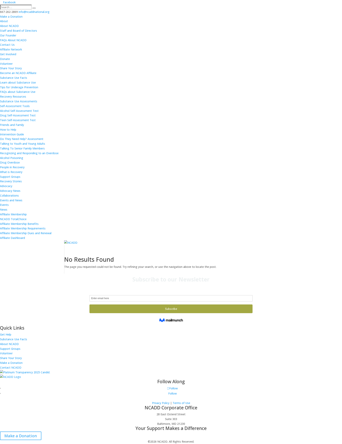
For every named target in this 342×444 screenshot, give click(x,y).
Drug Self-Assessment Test (18, 115)
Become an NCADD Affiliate (18, 73)
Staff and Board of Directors (18, 30)
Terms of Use (181, 403)
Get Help (5, 334)
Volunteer (6, 64)
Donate (5, 59)
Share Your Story (11, 68)
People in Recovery (12, 167)
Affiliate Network (11, 49)
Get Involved (8, 54)
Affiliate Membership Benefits (19, 224)
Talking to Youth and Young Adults (22, 143)
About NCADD (9, 26)
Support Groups (10, 177)
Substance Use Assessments (18, 101)
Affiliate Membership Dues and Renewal (25, 233)
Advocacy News (10, 191)
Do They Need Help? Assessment (21, 139)
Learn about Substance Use (18, 82)
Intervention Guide (12, 134)
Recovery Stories (11, 181)
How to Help (8, 129)
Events (4, 205)
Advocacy (6, 186)
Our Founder (8, 35)
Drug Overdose (10, 162)
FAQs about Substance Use (17, 92)
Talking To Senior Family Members (22, 148)
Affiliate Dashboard (12, 238)
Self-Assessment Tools (15, 106)
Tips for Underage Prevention (19, 87)
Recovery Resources (13, 96)
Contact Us (7, 45)
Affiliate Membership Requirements (23, 228)
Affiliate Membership (13, 214)
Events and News (11, 200)
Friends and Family (12, 125)
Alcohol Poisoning (11, 158)
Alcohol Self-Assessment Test (19, 111)
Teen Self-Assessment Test (18, 120)
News (3, 209)
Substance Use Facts (13, 78)
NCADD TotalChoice (13, 219)
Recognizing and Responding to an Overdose (29, 153)
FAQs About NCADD (13, 40)
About (4, 21)
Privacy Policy (160, 403)
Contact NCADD (10, 367)
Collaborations (9, 195)
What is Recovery (11, 172)
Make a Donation (11, 16)
